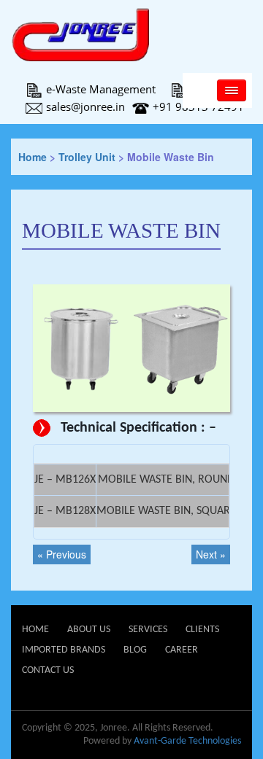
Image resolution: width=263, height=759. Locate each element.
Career (181, 650)
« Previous (61, 554)
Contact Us (48, 670)
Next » (211, 554)
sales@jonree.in (85, 106)
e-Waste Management (101, 89)
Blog (135, 650)
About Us (88, 629)
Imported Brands (63, 650)
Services (148, 629)
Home (32, 156)
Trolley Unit (86, 156)
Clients (202, 629)
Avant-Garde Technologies (187, 741)
